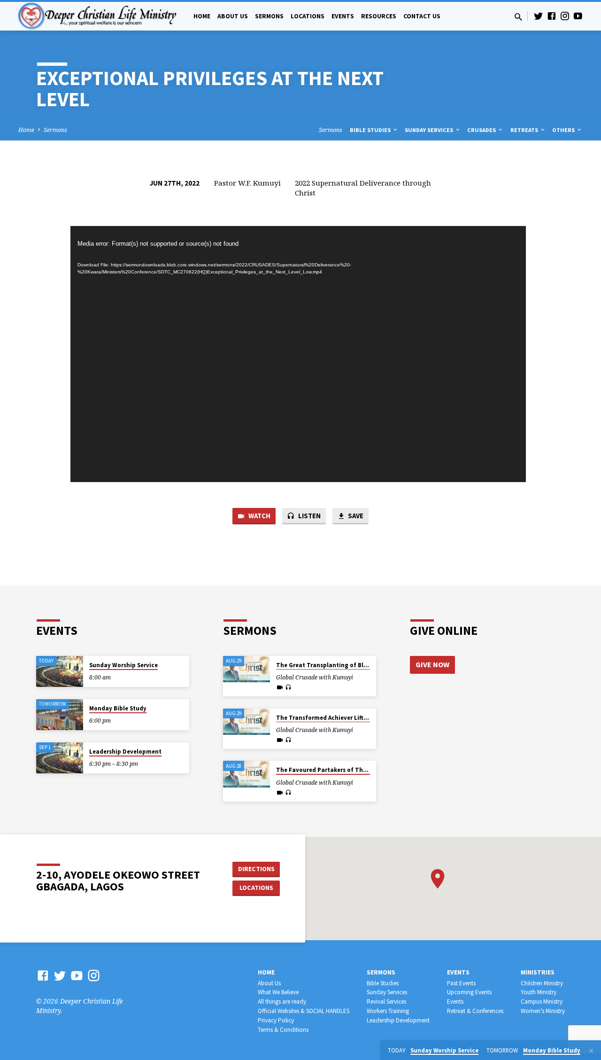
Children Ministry (542, 983)
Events (342, 16)
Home (201, 16)
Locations (307, 16)
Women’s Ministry (543, 1011)
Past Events (461, 983)
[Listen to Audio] (288, 687)
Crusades (482, 129)
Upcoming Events (469, 992)
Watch (258, 515)
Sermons (269, 16)
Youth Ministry (538, 992)
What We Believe (278, 992)
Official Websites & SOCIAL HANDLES (303, 1011)
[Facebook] (552, 16)
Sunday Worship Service (123, 665)
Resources (378, 16)
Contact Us (421, 16)
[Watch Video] (280, 687)
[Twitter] (538, 16)
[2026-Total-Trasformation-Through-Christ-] (246, 669)
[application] (298, 354)
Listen (309, 515)
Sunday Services (430, 129)
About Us (232, 16)
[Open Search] (518, 16)
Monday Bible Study (117, 708)
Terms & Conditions (283, 1030)
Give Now (432, 664)
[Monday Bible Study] (59, 715)
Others (564, 129)
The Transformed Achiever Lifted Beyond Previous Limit (356, 718)
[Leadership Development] (59, 758)
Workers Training (388, 1011)
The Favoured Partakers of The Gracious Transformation (359, 770)
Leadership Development (125, 752)
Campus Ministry (541, 1001)
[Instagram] (565, 16)
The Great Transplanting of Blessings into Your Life (350, 665)
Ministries (538, 972)
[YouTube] (578, 16)
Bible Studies (371, 129)
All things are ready (282, 1001)
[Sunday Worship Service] (59, 671)
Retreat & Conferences (475, 1011)
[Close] (591, 1050)
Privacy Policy (276, 1020)
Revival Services (386, 1001)
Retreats (524, 129)
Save (355, 515)
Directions (256, 869)
